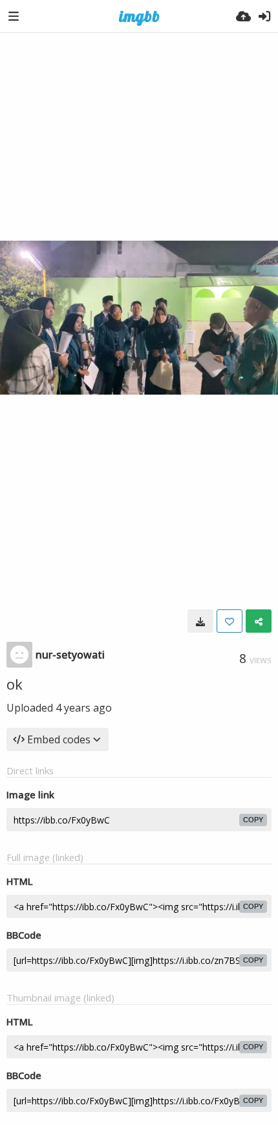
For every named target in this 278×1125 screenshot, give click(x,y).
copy (253, 820)
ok (14, 684)
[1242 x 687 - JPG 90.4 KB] (200, 621)
